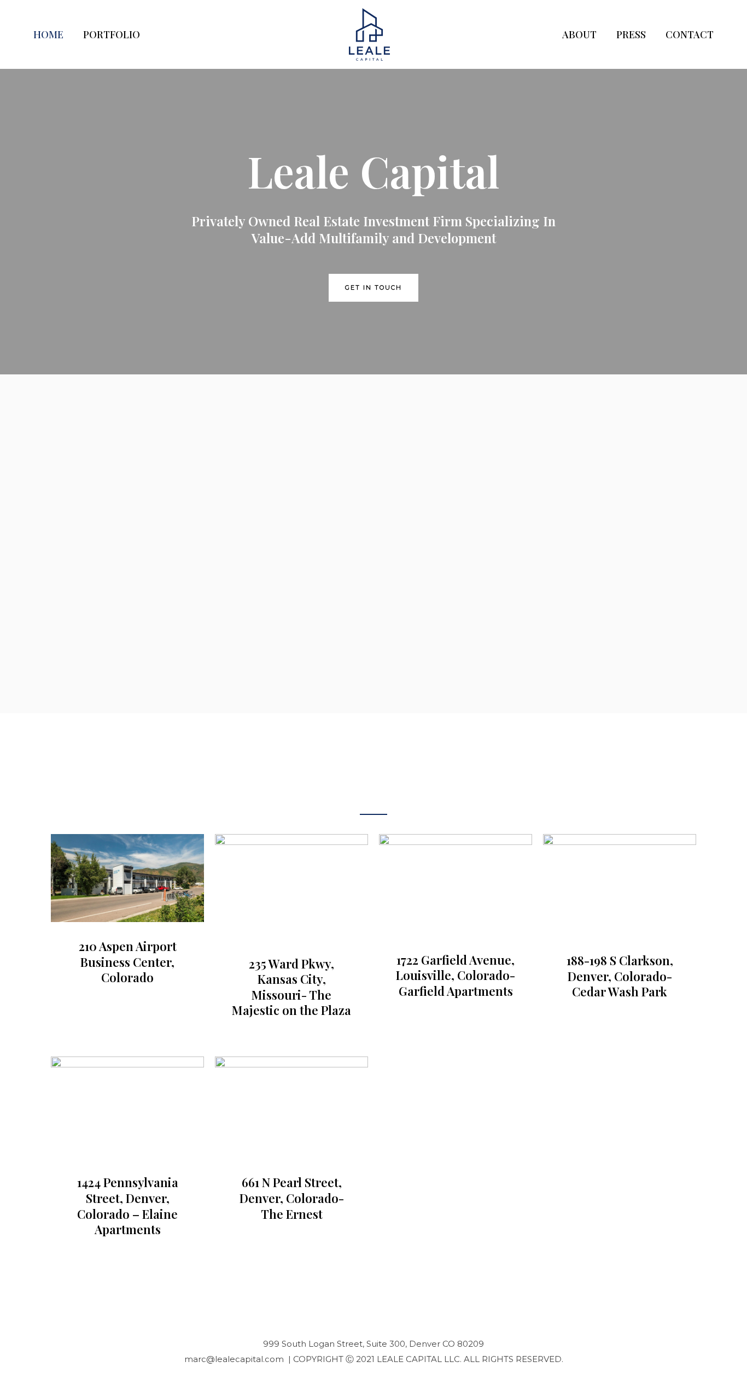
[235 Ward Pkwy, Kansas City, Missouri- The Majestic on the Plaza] (291, 886)
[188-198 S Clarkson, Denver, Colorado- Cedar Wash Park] (619, 884)
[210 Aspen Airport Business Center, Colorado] (127, 877)
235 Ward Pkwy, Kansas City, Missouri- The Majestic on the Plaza (291, 987)
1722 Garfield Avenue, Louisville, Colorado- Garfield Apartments (455, 975)
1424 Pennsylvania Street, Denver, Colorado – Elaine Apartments (127, 1205)
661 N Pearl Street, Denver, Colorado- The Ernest (292, 1198)
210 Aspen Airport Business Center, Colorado (128, 961)
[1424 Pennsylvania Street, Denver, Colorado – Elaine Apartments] (127, 1106)
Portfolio (111, 34)
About (579, 34)
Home (48, 34)
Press (631, 34)
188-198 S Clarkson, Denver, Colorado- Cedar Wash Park (620, 976)
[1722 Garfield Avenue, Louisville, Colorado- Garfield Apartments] (455, 884)
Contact (690, 34)
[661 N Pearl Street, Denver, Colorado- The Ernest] (291, 1106)
